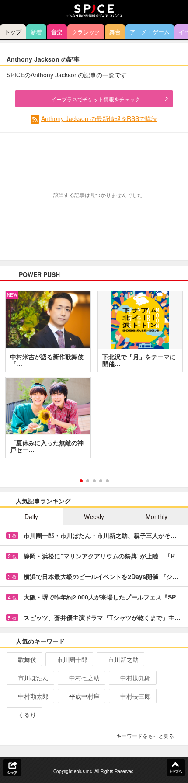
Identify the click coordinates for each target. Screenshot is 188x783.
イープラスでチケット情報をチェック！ (98, 99)
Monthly (156, 516)
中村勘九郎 (135, 677)
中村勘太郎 (33, 696)
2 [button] (87, 480)
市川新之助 (123, 659)
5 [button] (107, 480)
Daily (31, 516)
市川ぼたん (33, 677)
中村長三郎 (135, 696)
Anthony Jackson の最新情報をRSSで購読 (99, 118)
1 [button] (81, 480)
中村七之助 (84, 677)
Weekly (94, 516)
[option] (94, 377)
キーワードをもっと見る (145, 735)
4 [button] (100, 480)
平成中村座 (84, 696)
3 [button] (94, 480)
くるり (27, 714)
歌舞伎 (27, 659)
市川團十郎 (72, 659)
